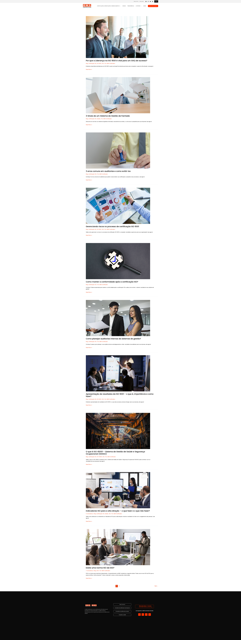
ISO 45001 (99, 456)
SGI (103, 63)
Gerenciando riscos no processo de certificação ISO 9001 (112, 226)
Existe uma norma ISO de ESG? (100, 567)
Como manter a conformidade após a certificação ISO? (112, 281)
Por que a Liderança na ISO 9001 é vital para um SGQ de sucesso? (116, 60)
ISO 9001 (99, 63)
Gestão (98, 118)
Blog (87, 63)
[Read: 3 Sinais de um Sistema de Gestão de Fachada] (118, 95)
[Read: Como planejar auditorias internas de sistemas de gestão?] (118, 318)
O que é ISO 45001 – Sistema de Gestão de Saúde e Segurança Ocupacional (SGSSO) (115, 452)
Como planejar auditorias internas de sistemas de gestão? (113, 338)
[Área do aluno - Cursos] (137, 606)
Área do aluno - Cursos (145, 606)
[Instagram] (148, 1)
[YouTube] (150, 1)
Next (156, 586)
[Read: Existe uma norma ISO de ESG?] (118, 547)
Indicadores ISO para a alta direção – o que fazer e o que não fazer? (118, 511)
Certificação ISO (92, 63)
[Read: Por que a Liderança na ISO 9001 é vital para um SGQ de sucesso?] (117, 37)
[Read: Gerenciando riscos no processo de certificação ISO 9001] (118, 205)
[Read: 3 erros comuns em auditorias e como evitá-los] (118, 150)
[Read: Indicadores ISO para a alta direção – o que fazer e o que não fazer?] (118, 490)
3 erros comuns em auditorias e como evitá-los (108, 171)
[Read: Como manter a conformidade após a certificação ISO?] (118, 261)
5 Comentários (89, 513)
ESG (98, 570)
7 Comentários (89, 570)
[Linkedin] (152, 1)
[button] (156, 1)
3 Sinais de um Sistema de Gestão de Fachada (108, 116)
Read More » (89, 69)
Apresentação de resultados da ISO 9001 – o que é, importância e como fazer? (119, 395)
